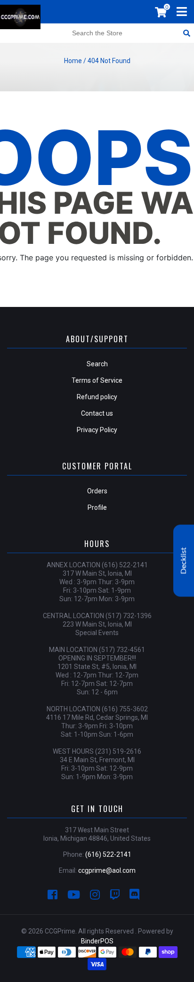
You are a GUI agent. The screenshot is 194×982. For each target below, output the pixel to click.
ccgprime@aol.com (107, 870)
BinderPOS (97, 941)
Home (73, 60)
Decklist (183, 560)
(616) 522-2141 (108, 854)
